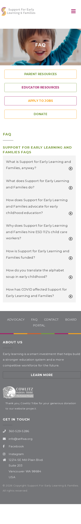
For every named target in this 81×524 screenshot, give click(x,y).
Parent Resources (40, 74)
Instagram (16, 454)
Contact (51, 319)
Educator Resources (40, 87)
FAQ (34, 319)
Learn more (42, 375)
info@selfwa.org (21, 439)
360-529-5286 (19, 431)
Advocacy (15, 319)
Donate (40, 114)
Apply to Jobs (40, 101)
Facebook (16, 446)
